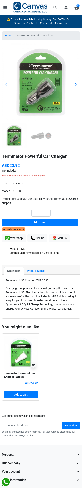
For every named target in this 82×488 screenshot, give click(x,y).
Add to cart (40, 222)
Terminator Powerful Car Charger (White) (19, 375)
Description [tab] (14, 270)
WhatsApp (16, 238)
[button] (55, 7)
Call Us (39, 238)
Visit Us (62, 238)
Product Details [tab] (36, 270)
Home (8, 35)
